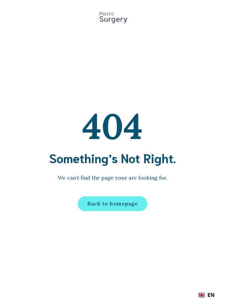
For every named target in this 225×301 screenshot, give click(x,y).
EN (211, 295)
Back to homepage (112, 203)
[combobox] (206, 295)
